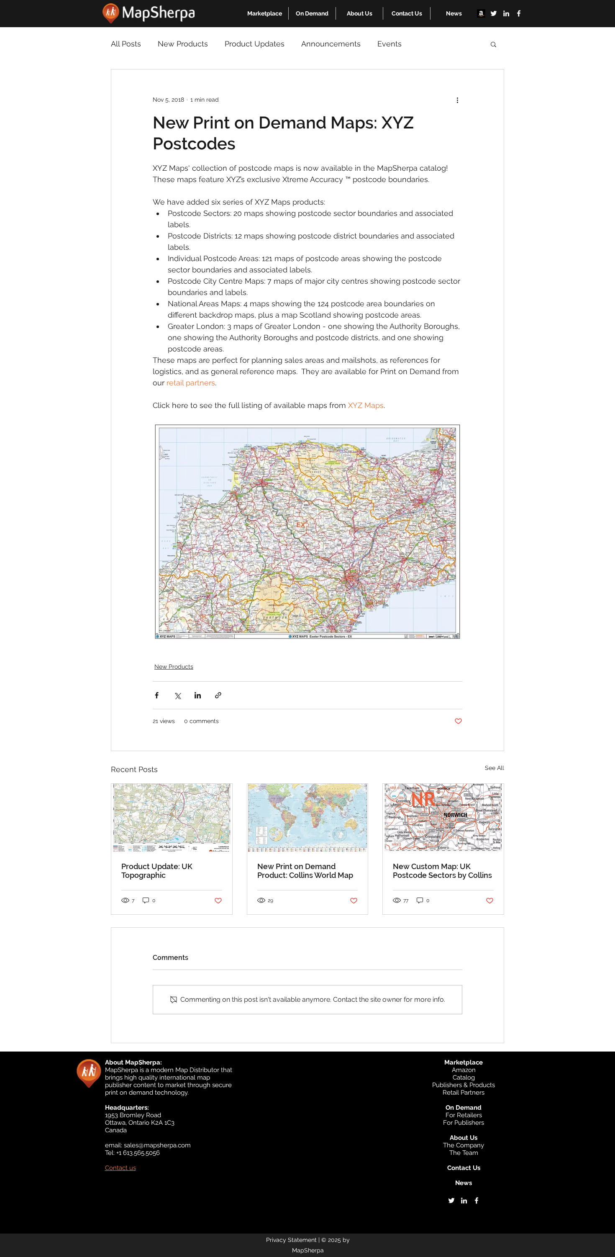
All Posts (126, 43)
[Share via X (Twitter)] (177, 695)
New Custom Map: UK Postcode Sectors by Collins (442, 871)
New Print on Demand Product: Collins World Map (305, 871)
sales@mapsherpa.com (157, 1145)
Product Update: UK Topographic (156, 871)
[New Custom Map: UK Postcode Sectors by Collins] (443, 818)
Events (389, 43)
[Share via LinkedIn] (198, 695)
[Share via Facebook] (157, 695)
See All (494, 767)
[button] (264, 13)
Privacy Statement (291, 1239)
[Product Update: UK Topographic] (171, 818)
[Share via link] (218, 695)
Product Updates (254, 43)
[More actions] (457, 100)
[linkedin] (506, 13)
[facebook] (519, 13)
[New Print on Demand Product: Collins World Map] (307, 818)
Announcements (331, 43)
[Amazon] (481, 13)
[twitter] (493, 13)
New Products (183, 43)
